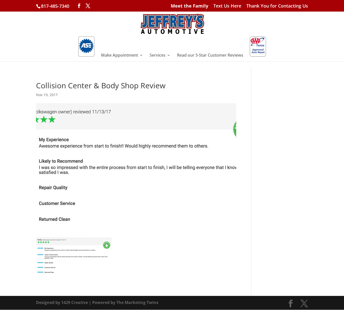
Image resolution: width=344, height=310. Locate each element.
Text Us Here (227, 6)
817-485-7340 (55, 6)
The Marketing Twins (137, 302)
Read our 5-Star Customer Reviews (210, 55)
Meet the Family (189, 6)
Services (157, 55)
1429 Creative (74, 302)
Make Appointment (119, 55)
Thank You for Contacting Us (277, 6)
